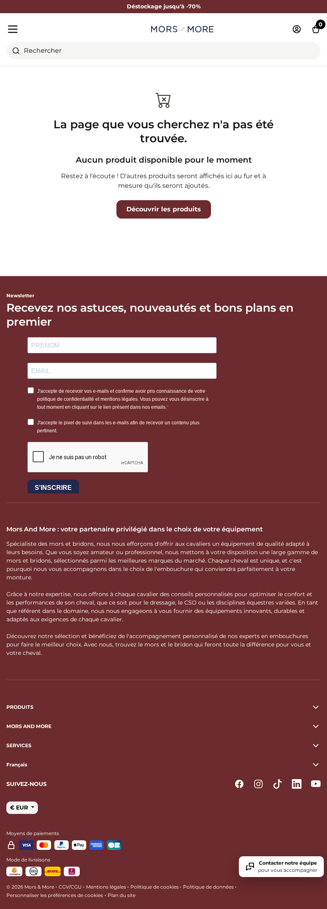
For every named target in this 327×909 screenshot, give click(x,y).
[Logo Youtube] (316, 784)
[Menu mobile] (56, 29)
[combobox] (163, 51)
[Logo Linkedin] (296, 784)
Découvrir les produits (163, 209)
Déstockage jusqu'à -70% (164, 6)
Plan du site (122, 895)
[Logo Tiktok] (277, 784)
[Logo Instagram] (258, 784)
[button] (163, 765)
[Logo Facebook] (239, 784)
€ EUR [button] (20, 807)
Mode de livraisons (28, 860)
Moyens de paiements (32, 833)
